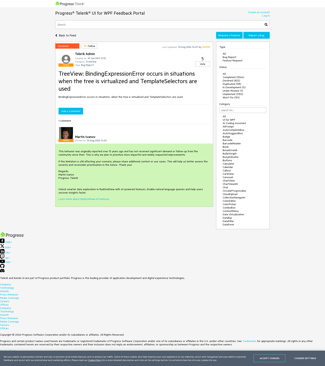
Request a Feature (229, 35)
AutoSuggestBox (233, 133)
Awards (4, 291)
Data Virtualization (233, 214)
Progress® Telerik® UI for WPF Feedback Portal (100, 13)
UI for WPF (229, 119)
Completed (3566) (233, 77)
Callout (227, 170)
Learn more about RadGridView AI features (83, 199)
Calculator (228, 163)
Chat (225, 187)
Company (5, 284)
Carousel (228, 177)
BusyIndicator (231, 157)
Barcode (227, 140)
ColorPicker (229, 204)
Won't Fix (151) (231, 97)
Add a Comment (70, 111)
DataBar (227, 217)
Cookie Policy (95, 359)
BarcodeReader (232, 143)
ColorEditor (229, 201)
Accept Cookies (269, 358)
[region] (162, 358)
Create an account (259, 12)
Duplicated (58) (232, 84)
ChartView (229, 180)
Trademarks (249, 341)
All (224, 53)
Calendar (228, 167)
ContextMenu (231, 211)
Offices (4, 304)
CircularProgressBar (234, 190)
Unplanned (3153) (233, 94)
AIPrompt (228, 126)
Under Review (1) (233, 90)
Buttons (227, 160)
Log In (266, 15)
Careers (4, 301)
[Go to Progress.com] (12, 237)
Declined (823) (231, 80)
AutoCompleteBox (233, 130)
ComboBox (229, 207)
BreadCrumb (230, 150)
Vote (202, 64)
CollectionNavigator (234, 197)
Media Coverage (9, 298)
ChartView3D (230, 184)
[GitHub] (2, 267)
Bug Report (229, 57)
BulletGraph (230, 153)
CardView (228, 173)
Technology (7, 287)
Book (226, 146)
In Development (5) (234, 87)
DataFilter (228, 221)
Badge (226, 136)
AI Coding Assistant (234, 123)
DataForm (228, 224)
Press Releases (9, 294)
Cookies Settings (305, 358)
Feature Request (232, 60)
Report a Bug (256, 35)
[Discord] (2, 271)
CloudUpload (230, 194)
